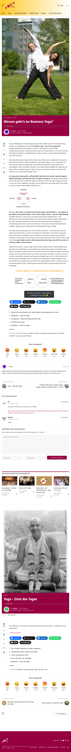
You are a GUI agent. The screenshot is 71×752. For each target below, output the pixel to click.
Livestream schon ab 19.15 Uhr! (60, 489)
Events (14, 117)
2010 (18, 333)
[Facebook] (61, 740)
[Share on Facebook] (4, 150)
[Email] (4, 168)
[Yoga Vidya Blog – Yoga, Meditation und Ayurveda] (5, 740)
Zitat (46, 669)
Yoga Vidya (41, 669)
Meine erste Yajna (25, 488)
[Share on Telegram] (4, 163)
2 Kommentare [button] (61, 713)
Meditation (20, 669)
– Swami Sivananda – (15, 633)
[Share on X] (4, 154)
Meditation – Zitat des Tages (20, 316)
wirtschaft (12, 336)
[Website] (68, 366)
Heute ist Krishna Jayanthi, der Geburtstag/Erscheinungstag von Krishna (34, 312)
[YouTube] (63, 740)
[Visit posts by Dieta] (6, 132)
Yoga (17, 336)
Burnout (53, 162)
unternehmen (60, 333)
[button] (3, 5)
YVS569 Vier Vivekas (17, 322)
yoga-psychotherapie (25, 336)
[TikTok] (68, 740)
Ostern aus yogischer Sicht (19, 655)
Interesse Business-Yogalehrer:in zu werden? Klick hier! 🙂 (39, 294)
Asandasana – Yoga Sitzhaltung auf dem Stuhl (25, 319)
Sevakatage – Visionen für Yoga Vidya (9, 489)
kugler (36, 333)
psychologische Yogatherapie (47, 333)
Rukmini (15, 608)
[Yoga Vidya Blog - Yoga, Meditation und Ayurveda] (10, 5)
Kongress (31, 333)
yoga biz (50, 144)
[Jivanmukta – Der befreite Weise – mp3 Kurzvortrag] (44, 481)
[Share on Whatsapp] (4, 159)
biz (21, 333)
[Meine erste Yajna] (27, 481)
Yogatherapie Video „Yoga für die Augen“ (24, 652)
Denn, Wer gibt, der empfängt (21, 658)
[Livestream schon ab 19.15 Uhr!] (61, 481)
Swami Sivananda (28, 669)
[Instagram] (66, 740)
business (25, 333)
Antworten (65, 402)
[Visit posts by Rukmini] (6, 609)
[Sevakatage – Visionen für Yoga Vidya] (9, 481)
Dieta (14, 131)
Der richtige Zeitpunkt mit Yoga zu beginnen (26, 648)
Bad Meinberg (8, 117)
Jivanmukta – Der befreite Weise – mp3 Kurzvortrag (43, 490)
